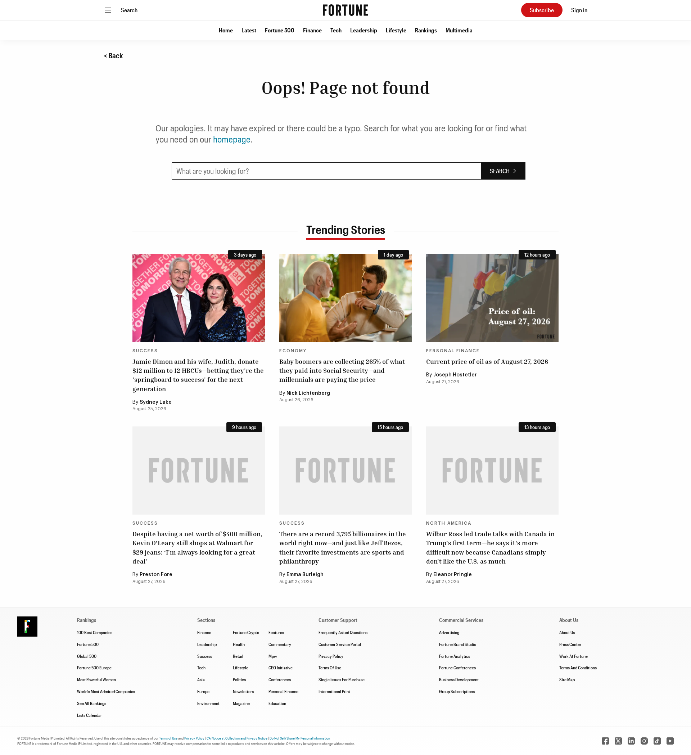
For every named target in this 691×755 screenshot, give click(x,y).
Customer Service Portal (340, 644)
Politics (239, 679)
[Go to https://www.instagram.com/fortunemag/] (644, 741)
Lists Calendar (89, 715)
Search (129, 9)
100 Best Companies (94, 632)
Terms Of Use (330, 667)
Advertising (449, 632)
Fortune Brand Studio (457, 644)
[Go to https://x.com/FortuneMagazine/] (618, 741)
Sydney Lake (156, 402)
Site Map (567, 679)
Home (226, 30)
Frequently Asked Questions (343, 632)
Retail (238, 656)
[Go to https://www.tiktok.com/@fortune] (657, 741)
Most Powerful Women (96, 679)
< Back (113, 55)
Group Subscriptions (457, 691)
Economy (293, 351)
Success (145, 351)
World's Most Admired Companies (106, 691)
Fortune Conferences (457, 667)
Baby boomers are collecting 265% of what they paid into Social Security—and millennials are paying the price (342, 370)
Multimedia (459, 30)
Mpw (272, 656)
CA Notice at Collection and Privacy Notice (237, 738)
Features (276, 632)
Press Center (570, 644)
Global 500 (86, 656)
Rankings (426, 30)
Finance (312, 30)
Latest (248, 30)
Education (277, 703)
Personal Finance (453, 351)
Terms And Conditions (578, 667)
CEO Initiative (280, 667)
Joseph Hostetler (455, 375)
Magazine (241, 703)
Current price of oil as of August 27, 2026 (487, 361)
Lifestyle (396, 30)
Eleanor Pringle (452, 574)
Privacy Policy (331, 656)
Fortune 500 (279, 30)
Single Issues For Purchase (342, 679)
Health (239, 644)
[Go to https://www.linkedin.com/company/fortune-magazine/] (631, 741)
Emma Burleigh (305, 574)
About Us (567, 632)
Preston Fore (156, 574)
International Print (334, 691)
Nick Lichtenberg (308, 393)
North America (448, 523)
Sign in (579, 9)
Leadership (363, 30)
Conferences (279, 679)
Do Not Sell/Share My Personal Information (300, 738)
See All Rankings (91, 703)
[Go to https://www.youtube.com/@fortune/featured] (670, 741)
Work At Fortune (573, 656)
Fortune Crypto (246, 632)
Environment (208, 703)
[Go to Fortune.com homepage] (345, 10)
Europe (203, 691)
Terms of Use (168, 738)
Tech (336, 30)
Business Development (459, 679)
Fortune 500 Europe (94, 667)
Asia (201, 679)
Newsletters (243, 691)
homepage (231, 139)
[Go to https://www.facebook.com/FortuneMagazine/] (605, 741)
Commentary (279, 644)
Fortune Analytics (454, 656)
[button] (226, 30)
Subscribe (542, 9)
